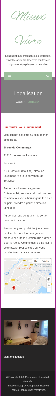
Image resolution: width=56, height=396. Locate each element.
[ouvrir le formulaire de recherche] (47, 75)
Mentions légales (14, 356)
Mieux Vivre (31, 377)
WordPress (39, 390)
